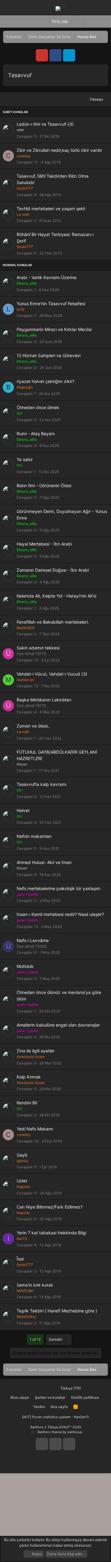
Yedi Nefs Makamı (35, 1128)
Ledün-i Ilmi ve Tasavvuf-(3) (45, 124)
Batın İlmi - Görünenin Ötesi (44, 485)
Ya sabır (25, 459)
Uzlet (22, 1180)
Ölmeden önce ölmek (38, 407)
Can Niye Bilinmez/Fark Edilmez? (50, 1206)
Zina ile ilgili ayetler (36, 1050)
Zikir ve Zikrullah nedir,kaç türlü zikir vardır (59, 150)
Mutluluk (25, 966)
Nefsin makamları (34, 836)
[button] (89, 21)
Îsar (20, 1258)
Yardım (39, 1406)
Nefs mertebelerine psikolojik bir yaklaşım (58, 888)
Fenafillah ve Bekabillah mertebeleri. (53, 622)
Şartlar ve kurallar (50, 1397)
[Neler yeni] (101, 21)
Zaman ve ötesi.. (33, 725)
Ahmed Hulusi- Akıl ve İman (44, 862)
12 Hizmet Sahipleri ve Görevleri (48, 355)
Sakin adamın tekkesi (38, 647)
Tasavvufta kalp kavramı (41, 784)
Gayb (22, 1155)
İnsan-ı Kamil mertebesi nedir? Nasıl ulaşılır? (60, 914)
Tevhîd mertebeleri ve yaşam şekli (51, 208)
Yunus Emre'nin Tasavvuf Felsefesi (51, 303)
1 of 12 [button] (35, 1339)
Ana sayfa (59, 1406)
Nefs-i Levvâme (33, 940)
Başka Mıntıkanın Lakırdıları (44, 699)
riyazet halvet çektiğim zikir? (45, 381)
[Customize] (78, 21)
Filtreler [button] (96, 99)
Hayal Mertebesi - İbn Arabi (44, 543)
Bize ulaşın (19, 1397)
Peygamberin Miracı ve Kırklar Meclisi (54, 329)
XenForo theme (49, 1432)
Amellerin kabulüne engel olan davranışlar (58, 1025)
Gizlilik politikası (85, 1397)
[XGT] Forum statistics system (55, 1417)
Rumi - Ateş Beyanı (36, 433)
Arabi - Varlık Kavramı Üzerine (46, 277)
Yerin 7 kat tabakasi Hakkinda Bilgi (51, 1232)
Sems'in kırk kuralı (35, 1285)
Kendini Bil (27, 1102)
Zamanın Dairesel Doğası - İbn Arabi (53, 570)
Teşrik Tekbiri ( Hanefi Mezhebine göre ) (57, 1310)
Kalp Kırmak (29, 1076)
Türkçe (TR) (70, 1388)
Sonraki (56, 1339)
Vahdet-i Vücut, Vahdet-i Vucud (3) (52, 673)
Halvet (23, 810)
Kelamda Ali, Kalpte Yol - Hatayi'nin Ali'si (56, 595)
